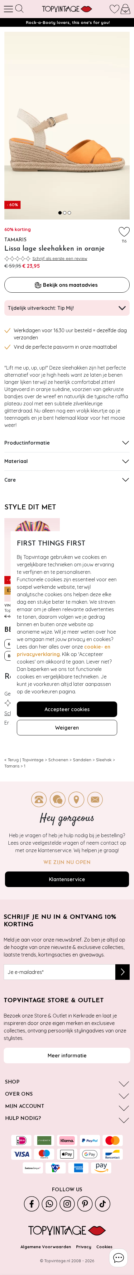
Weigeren (67, 728)
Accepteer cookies (67, 709)
